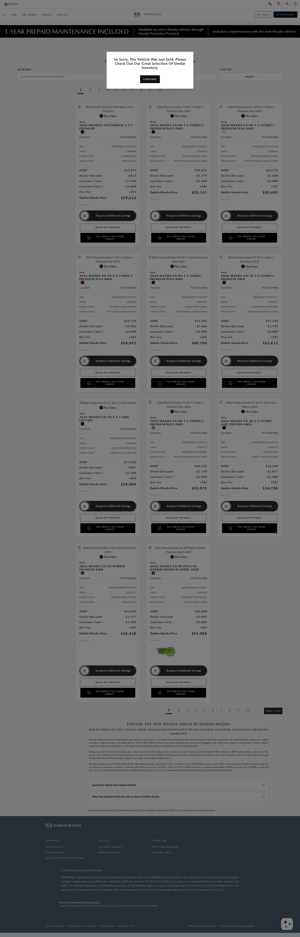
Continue (150, 79)
